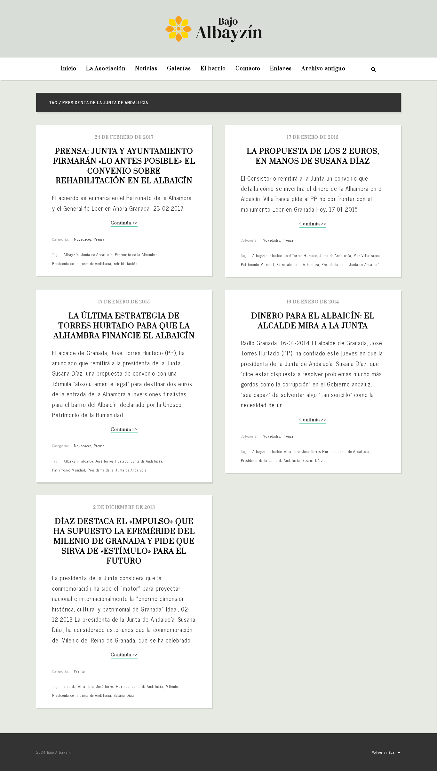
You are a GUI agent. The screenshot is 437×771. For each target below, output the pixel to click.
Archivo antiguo (323, 68)
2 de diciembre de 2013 (124, 507)
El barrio (213, 68)
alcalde (276, 255)
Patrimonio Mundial (257, 264)
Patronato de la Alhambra (136, 254)
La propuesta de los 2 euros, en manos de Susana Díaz (314, 156)
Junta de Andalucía (97, 254)
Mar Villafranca (367, 255)
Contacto (247, 68)
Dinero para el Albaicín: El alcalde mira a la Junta (314, 321)
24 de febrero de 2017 (124, 137)
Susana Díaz (313, 460)
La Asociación (105, 68)
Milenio (172, 686)
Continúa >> (124, 223)
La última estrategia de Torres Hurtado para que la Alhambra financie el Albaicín (124, 326)
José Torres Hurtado (300, 255)
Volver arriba (383, 752)
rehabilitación (126, 263)
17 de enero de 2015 (313, 137)
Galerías (179, 68)
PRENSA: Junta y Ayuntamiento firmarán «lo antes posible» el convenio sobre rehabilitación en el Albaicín (125, 166)
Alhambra (292, 451)
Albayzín (71, 254)
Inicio (68, 68)
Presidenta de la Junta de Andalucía (81, 263)
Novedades (82, 239)
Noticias (146, 68)
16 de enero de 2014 (313, 302)
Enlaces (281, 68)
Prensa (99, 239)
